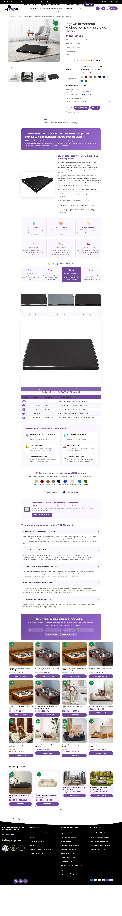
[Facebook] (15, 881)
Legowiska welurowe (67, 870)
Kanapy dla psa (65, 841)
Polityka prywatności (36, 841)
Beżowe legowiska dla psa (99, 833)
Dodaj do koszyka (81, 107)
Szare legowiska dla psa (99, 849)
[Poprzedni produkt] (110, 16)
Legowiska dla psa (27, 16)
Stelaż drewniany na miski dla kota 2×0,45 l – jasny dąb (20, 669)
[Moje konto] (103, 8)
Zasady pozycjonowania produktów (41, 849)
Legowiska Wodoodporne (68, 874)
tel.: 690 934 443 (8, 834)
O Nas (32, 837)
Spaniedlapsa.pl (18, 819)
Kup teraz (95, 107)
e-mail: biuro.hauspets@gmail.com (11, 840)
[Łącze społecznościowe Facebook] (101, 2)
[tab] (45, 122)
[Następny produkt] (113, 16)
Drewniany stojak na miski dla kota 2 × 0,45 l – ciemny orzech (47, 669)
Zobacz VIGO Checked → (42, 514)
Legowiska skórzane (67, 853)
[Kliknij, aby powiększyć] (11, 67)
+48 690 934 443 (113, 2)
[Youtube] (20, 881)
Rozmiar (68, 69)
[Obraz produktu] (21, 654)
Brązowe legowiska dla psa (100, 837)
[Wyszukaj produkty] (97, 8)
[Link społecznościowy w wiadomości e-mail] (103, 2)
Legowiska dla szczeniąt (68, 849)
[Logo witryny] (12, 8)
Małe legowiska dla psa (68, 857)
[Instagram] (25, 881)
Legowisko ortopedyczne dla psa (71, 866)
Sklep (19, 16)
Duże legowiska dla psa (68, 837)
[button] (21, 676)
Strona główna (12, 16)
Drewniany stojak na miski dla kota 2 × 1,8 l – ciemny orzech (47, 707)
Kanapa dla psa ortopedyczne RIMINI (101, 706)
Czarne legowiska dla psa (99, 841)
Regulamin (33, 845)
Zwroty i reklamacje (36, 853)
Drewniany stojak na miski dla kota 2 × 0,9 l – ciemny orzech (100, 669)
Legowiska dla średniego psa (69, 845)
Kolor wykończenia (71, 85)
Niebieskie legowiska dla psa (100, 845)
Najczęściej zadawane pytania (40, 833)
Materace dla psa (66, 862)
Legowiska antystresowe (68, 833)
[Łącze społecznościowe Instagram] (105, 2)
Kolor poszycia (70, 79)
